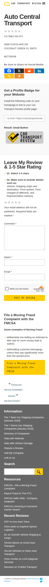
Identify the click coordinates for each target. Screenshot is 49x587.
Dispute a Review (13, 448)
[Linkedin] (39, 70)
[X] (19, 70)
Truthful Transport (27, 567)
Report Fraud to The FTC (18, 493)
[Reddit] (29, 70)
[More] (19, 76)
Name (8, 257)
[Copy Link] (9, 76)
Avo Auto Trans (21, 521)
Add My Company (14, 453)
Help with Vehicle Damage (18, 443)
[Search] (39, 471)
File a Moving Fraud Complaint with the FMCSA (21, 367)
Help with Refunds (14, 438)
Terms (29, 579)
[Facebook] (9, 70)
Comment (10, 223)
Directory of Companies (17, 433)
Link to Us (9, 457)
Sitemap (7, 581)
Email (8, 271)
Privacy (36, 579)
